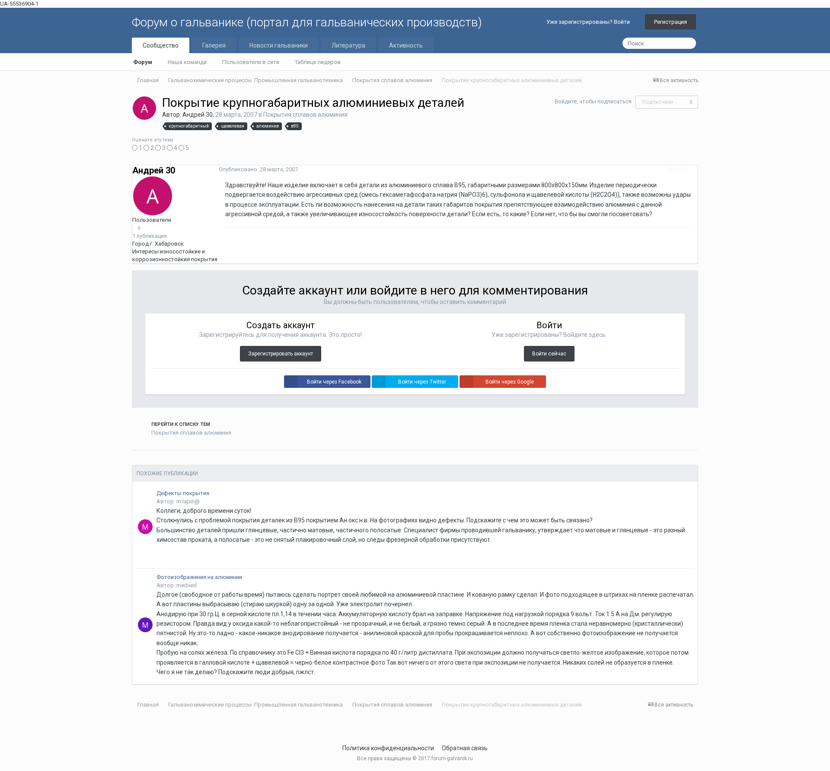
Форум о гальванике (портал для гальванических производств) (307, 22)
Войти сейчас (549, 354)
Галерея (214, 45)
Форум (142, 62)
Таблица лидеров (318, 62)
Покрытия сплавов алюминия (305, 114)
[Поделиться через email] (151, 460)
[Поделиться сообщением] (695, 169)
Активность (406, 45)
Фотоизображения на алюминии (199, 577)
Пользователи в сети (250, 62)
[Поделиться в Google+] (145, 460)
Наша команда (187, 62)
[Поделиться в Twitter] (134, 460)
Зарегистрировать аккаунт (280, 354)
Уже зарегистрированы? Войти (589, 22)
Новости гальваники (278, 45)
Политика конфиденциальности (388, 748)
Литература (348, 45)
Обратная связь (465, 748)
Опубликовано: (258, 169)
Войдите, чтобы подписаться (593, 101)
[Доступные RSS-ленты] (695, 705)
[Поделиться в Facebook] (139, 460)
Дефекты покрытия (182, 493)
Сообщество (161, 45)
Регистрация (670, 22)
